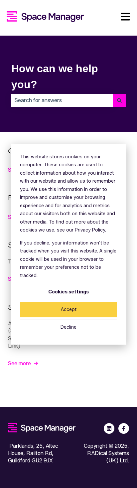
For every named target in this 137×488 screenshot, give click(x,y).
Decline (68, 327)
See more (19, 363)
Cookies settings (68, 292)
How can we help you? (54, 76)
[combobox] (62, 100)
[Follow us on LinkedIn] (109, 428)
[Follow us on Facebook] (123, 428)
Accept (68, 309)
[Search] (119, 100)
